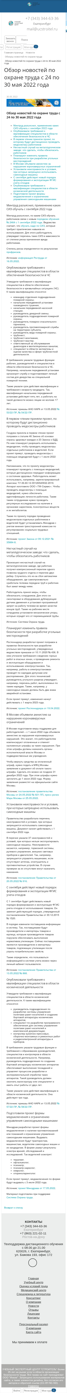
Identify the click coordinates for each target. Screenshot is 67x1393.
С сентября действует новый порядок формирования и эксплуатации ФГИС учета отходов (34, 180)
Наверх (33, 1386)
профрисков (13, 252)
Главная (33, 1278)
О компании (33, 1302)
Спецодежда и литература (34, 1294)
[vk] (32, 1262)
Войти (16, 1390)
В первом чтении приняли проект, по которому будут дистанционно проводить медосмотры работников (36, 142)
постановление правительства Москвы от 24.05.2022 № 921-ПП (30, 792)
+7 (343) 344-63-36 (42, 18)
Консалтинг (33, 1298)
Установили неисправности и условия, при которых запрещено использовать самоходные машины (35, 172)
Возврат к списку (13, 1207)
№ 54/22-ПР (25, 412)
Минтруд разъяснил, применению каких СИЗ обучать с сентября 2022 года (36, 127)
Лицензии (33, 1313)
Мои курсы (30, 47)
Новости (33, 1305)
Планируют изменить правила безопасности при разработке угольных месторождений (35, 158)
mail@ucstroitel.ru (42, 28)
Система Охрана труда (20, 1197)
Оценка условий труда (33, 1286)
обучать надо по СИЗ (33, 225)
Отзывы (34, 1309)
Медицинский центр (33, 1290)
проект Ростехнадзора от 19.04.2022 (38, 708)
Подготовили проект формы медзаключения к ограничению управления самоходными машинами (34, 196)
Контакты (34, 1317)
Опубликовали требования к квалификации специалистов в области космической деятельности (35, 188)
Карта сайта (33, 1332)
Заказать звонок (10, 39)
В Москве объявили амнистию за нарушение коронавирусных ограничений (36, 165)
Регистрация (13, 47)
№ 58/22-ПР (25, 1106)
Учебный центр (33, 1282)
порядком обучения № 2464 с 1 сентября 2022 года (33, 220)
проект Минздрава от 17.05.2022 (36, 1188)
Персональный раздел (33, 1324)
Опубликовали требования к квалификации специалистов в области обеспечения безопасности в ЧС (35, 134)
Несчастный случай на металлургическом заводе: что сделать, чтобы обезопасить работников (36, 150)
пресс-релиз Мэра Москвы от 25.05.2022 (33, 796)
